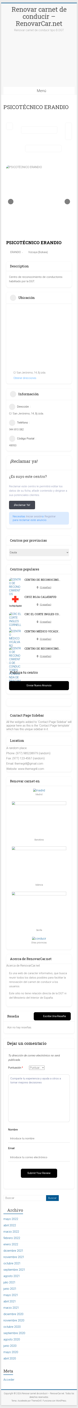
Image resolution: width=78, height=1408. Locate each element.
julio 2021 (9, 1282)
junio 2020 (10, 1345)
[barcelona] (39, 803)
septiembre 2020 (14, 1333)
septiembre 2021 (14, 1269)
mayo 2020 (10, 1352)
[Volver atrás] (9, 126)
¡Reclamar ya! (22, 505)
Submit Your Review (39, 1173)
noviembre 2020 (13, 1320)
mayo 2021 (10, 1295)
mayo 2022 (10, 1219)
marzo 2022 (11, 1231)
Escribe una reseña (54, 1016)
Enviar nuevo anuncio (39, 685)
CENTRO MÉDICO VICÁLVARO (42, 631)
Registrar (50, 516)
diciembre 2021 (13, 1250)
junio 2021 (10, 1288)
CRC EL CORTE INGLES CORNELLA (42, 614)
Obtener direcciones (24, 378)
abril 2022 (9, 1225)
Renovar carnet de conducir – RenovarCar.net (39, 16)
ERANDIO (15, 252)
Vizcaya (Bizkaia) (38, 252)
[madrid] (39, 790)
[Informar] (43, 148)
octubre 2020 (12, 1326)
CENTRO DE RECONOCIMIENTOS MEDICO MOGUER (42, 579)
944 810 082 (16, 429)
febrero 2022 (11, 1238)
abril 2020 (9, 1358)
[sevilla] (39, 893)
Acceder (8, 1379)
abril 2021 (9, 1301)
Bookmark (39, 130)
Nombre (13, 1129)
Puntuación (15, 1067)
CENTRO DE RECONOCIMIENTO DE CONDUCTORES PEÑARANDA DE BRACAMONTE (42, 648)
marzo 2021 (11, 1307)
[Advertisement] (39, 63)
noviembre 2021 (13, 1257)
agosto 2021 (11, 1276)
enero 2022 (10, 1244)
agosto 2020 (11, 1339)
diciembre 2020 (13, 1314)
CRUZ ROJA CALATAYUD (40, 597)
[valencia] (39, 848)
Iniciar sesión (34, 516)
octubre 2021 (12, 1263)
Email (11, 1148)
